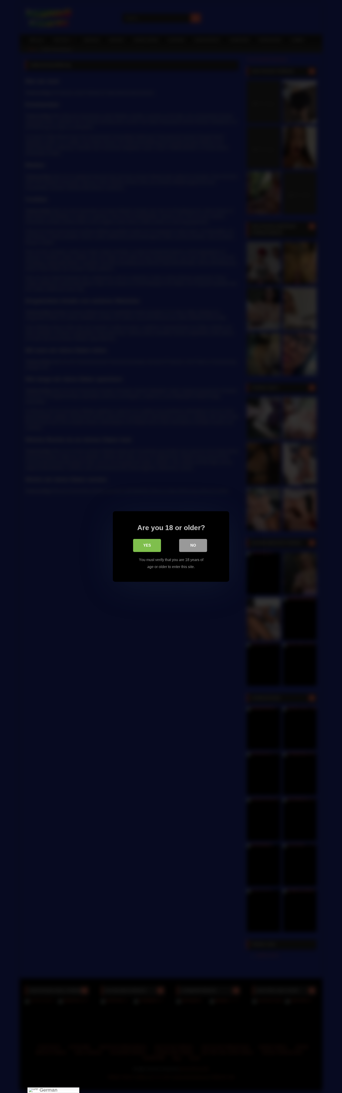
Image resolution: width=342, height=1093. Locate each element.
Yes (147, 545)
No (193, 545)
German (47, 1090)
